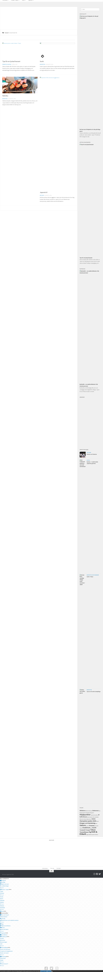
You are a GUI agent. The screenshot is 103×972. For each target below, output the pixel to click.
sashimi (87, 825)
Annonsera (45, 868)
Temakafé (83, 830)
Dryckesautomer (83, 812)
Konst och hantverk (5, 949)
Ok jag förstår (43, 971)
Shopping (91, 825)
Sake (96, 823)
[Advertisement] (38, 18)
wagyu (87, 834)
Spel (91, 827)
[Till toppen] (51, 871)
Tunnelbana (84, 832)
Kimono (85, 817)
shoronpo (96, 825)
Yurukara (96, 834)
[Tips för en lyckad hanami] (20, 50)
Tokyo (93, 829)
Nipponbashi (89, 819)
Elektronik (3, 958)
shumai (81, 827)
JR (98, 815)
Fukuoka (2, 900)
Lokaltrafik (96, 817)
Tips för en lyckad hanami (11, 61)
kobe (88, 817)
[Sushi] (57, 50)
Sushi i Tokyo (90, 576)
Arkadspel (90, 810)
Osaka (1, 896)
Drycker (42, 195)
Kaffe (81, 817)
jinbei (97, 815)
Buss (99, 810)
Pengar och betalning (87, 823)
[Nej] (52, 971)
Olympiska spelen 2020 (88, 821)
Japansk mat (93, 815)
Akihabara (82, 810)
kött (93, 817)
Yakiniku (5, 96)
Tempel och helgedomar (6, 951)
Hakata (2, 902)
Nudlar (94, 819)
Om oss (52, 868)
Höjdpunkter (85, 814)
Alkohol (87, 810)
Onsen (97, 821)
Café (1, 944)
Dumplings (88, 812)
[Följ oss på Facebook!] (97, 874)
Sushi (42, 61)
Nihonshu (81, 819)
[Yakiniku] (20, 85)
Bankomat (95, 810)
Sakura (83, 825)
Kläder (1, 960)
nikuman (84, 819)
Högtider (89, 452)
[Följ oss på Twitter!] (100, 874)
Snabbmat (86, 828)
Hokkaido (2, 907)
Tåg (90, 832)
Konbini (91, 817)
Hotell (88, 460)
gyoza (93, 812)
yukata (93, 834)
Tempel (88, 830)
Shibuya (2, 893)
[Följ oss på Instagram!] (94, 874)
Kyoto (1, 898)
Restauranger (95, 575)
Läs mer (49, 971)
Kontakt (59, 868)
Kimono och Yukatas (92, 454)
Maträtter (42, 64)
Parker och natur (6, 64)
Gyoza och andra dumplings (94, 691)
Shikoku (2, 906)
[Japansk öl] (57, 133)
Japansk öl (43, 192)
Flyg (90, 812)
